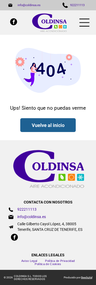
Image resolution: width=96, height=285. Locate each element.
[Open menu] (84, 23)
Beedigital (86, 277)
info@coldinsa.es (29, 5)
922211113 (77, 5)
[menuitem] (29, 260)
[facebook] (13, 22)
